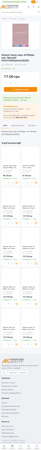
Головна (4, 18)
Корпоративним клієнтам (11, 406)
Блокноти (22, 18)
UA (33, 2)
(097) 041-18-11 (21, 117)
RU (37, 2)
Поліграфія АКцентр (9, 409)
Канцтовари (13, 18)
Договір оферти (7, 389)
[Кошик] (38, 7)
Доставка (32, 125)
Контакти (5, 416)
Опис (5, 125)
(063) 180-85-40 (8, 430)
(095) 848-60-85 (8, 433)
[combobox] (18, 12)
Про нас (5, 403)
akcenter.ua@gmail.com (10, 436)
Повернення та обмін (9, 386)
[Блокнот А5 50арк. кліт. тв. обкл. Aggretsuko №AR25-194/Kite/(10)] (30, 156)
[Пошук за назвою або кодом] (38, 12)
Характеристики (17, 125)
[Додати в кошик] (16, 183)
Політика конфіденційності (11, 393)
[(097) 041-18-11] (28, 7)
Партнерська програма (10, 413)
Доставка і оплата (8, 383)
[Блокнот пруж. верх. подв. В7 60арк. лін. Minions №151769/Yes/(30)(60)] (11, 156)
